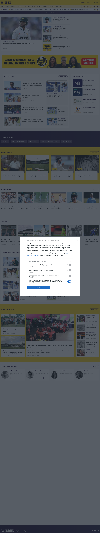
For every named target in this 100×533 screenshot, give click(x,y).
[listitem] (50, 261)
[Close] (77, 240)
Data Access (50, 293)
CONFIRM (39, 287)
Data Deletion (41, 293)
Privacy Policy (58, 293)
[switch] (69, 265)
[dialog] (50, 266)
